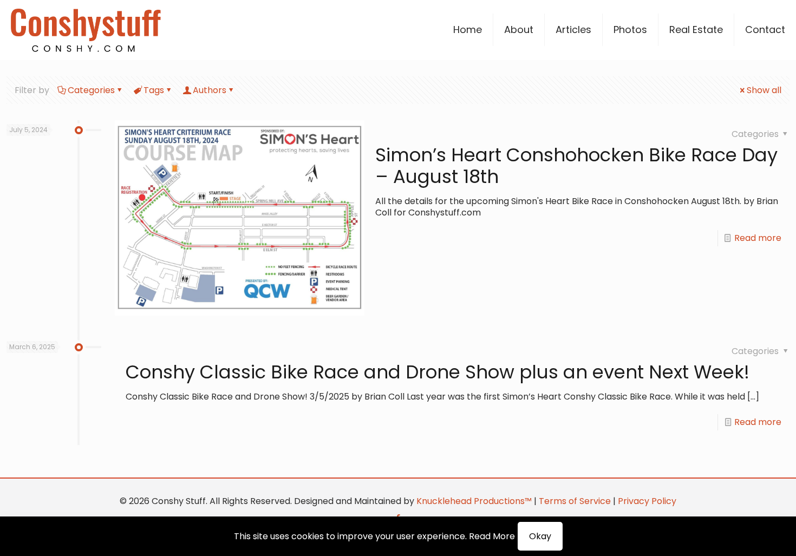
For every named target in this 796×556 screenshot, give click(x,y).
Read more (757, 238)
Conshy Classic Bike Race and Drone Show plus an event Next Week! (437, 372)
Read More (492, 536)
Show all (764, 90)
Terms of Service (575, 501)
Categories (91, 90)
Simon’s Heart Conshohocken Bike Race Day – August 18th (576, 165)
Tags (153, 90)
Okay (540, 536)
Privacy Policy (647, 501)
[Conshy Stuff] (86, 30)
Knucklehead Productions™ (474, 501)
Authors (209, 90)
